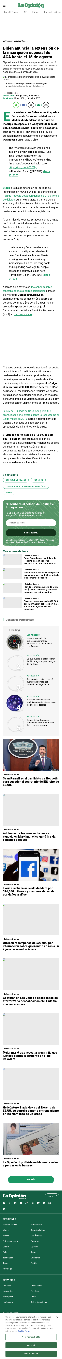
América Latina (38, 1230)
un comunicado (23, 314)
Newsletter (8, 1291)
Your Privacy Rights (31, 1337)
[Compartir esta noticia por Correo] (38, 105)
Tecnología (8, 1258)
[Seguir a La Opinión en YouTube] (21, 1203)
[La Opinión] (31, 5)
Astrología (33, 655)
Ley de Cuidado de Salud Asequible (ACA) (26, 486)
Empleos (35, 1291)
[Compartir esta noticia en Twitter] (31, 105)
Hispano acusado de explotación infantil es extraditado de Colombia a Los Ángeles (39, 642)
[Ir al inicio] (14, 1196)
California (35, 1258)
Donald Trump (11, 12)
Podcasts (7, 1286)
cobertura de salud (16, 480)
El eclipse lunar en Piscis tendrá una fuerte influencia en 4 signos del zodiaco (41, 702)
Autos (33, 1252)
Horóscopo (8, 1302)
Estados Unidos (21, 41)
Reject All (31, 1345)
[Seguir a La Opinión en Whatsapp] (44, 1203)
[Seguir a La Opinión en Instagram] (15, 1203)
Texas (5, 1263)
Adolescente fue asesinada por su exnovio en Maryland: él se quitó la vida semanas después (41, 575)
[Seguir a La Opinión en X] (9, 1203)
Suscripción (8, 1297)
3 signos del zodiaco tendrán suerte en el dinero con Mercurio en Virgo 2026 (40, 682)
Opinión (34, 1247)
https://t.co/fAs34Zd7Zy (23, 167)
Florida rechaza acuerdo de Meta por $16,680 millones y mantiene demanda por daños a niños (41, 589)
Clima (33, 1297)
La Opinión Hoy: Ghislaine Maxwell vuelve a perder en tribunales (30, 1164)
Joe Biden (38, 480)
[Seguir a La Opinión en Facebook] (4, 1203)
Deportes (35, 1241)
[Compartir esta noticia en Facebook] (23, 105)
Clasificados (36, 1286)
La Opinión (7, 41)
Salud (9, 493)
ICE (25, 12)
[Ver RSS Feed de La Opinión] (4, 1209)
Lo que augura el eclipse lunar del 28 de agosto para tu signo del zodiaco (41, 661)
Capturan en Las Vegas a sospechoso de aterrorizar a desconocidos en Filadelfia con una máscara (30, 1001)
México (6, 1236)
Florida (34, 1263)
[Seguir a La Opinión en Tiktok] (27, 1203)
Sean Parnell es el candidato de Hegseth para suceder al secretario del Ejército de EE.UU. (40, 561)
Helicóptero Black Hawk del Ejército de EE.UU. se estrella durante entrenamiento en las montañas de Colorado (31, 1111)
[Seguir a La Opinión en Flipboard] (38, 1203)
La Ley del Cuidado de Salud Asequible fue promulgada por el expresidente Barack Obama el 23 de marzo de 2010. (31, 414)
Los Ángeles (33, 635)
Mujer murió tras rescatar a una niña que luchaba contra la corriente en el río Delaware (30, 1056)
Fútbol (35, 12)
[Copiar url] (46, 105)
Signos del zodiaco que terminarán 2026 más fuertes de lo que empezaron (40, 723)
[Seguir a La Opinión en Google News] (32, 1203)
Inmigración (36, 1225)
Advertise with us (39, 1302)
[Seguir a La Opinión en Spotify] (50, 1203)
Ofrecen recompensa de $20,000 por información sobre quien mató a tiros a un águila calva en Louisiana (41, 605)
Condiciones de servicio (37, 542)
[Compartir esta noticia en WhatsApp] (16, 105)
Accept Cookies (31, 1353)
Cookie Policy (24, 1331)
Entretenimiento (10, 1241)
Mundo (6, 1230)
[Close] (57, 1317)
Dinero (6, 1247)
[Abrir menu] (4, 5)
